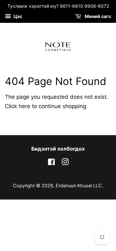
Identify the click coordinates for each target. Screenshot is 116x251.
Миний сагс (97, 16)
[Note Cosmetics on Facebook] (51, 163)
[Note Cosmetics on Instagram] (65, 163)
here (24, 106)
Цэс (17, 16)
